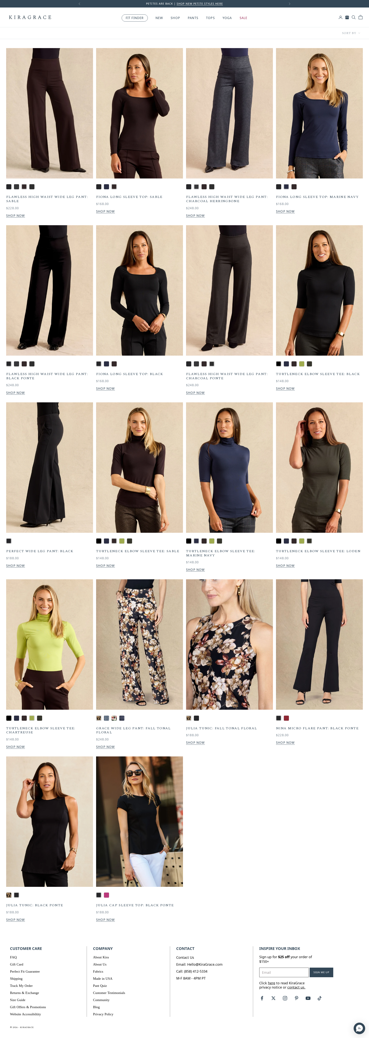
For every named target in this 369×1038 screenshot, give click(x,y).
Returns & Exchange (24, 993)
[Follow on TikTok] (319, 998)
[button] (359, 1028)
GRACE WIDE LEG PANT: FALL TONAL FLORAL (133, 730)
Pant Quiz (100, 986)
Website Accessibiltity (25, 1014)
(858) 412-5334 (195, 971)
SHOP (175, 18)
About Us (99, 964)
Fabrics (98, 971)
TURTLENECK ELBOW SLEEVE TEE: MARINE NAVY (220, 553)
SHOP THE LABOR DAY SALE (219, 3)
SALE (244, 18)
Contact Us (185, 957)
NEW (159, 18)
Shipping (16, 978)
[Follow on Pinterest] (296, 998)
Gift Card (16, 964)
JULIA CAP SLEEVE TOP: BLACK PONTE (135, 905)
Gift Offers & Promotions (28, 1007)
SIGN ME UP (321, 972)
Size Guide (17, 1000)
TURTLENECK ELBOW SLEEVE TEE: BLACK (318, 374)
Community (101, 1000)
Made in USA (102, 978)
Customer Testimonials (109, 993)
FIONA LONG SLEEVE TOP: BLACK (129, 374)
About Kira (101, 957)
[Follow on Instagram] (285, 998)
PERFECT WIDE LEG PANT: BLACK (39, 551)
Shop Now (15, 216)
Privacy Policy (103, 1014)
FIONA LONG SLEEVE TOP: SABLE (129, 197)
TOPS (210, 18)
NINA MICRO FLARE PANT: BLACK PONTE (317, 728)
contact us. (296, 987)
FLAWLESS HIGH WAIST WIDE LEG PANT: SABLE (47, 199)
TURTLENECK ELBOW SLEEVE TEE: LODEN (318, 551)
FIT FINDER (135, 18)
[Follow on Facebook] (262, 998)
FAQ (13, 957)
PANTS (193, 18)
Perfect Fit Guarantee (25, 971)
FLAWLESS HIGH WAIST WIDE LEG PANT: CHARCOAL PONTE (227, 376)
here (271, 983)
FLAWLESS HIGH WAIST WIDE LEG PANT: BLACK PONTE (47, 376)
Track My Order (21, 986)
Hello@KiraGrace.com (205, 964)
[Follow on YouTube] (308, 998)
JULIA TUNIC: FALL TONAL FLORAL (221, 728)
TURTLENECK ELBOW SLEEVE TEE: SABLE (137, 551)
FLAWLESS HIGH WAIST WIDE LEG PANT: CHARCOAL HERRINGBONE (227, 199)
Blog (96, 1007)
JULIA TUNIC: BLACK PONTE (34, 905)
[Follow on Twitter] (273, 998)
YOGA (227, 18)
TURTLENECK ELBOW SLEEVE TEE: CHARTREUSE (40, 730)
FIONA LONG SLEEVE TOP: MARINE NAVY (317, 197)
